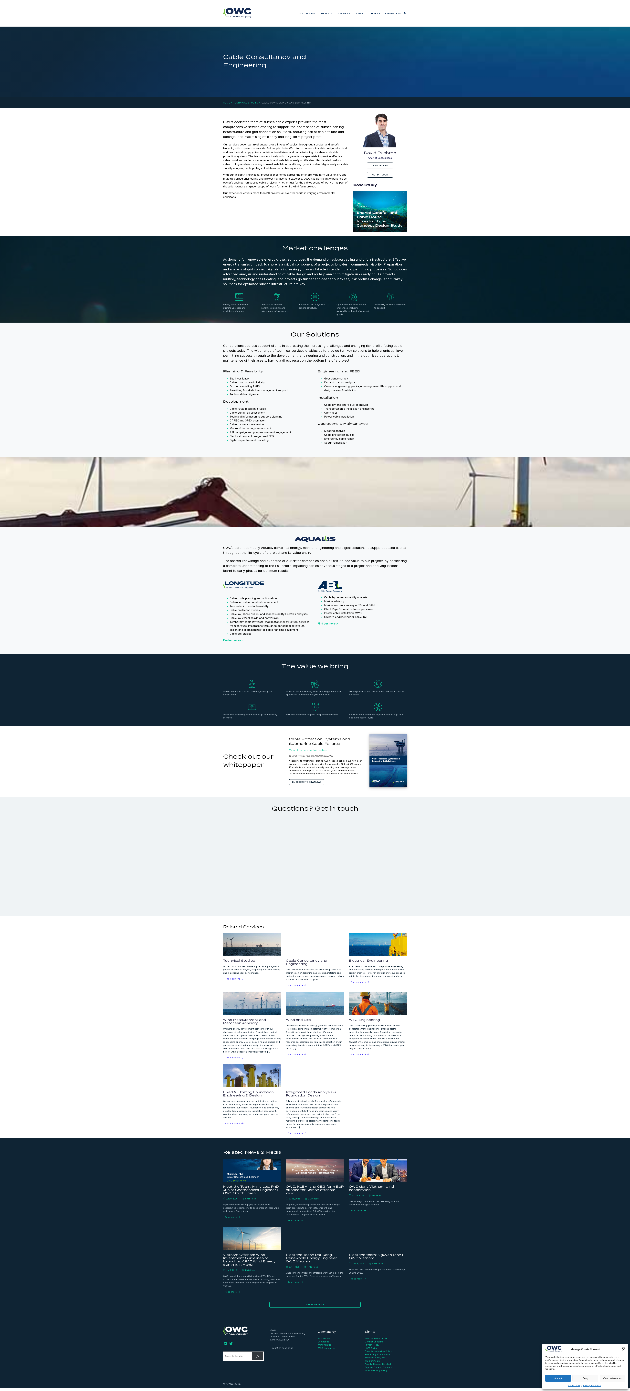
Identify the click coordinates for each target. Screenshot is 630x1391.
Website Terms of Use (376, 1338)
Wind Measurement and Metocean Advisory (244, 1021)
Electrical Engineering (368, 960)
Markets (327, 13)
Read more (231, 1217)
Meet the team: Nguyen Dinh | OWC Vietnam (376, 1256)
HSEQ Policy (371, 1348)
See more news (315, 1304)
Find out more (232, 979)
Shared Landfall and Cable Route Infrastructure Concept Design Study (380, 219)
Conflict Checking (374, 1341)
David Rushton (380, 152)
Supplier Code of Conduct (378, 1367)
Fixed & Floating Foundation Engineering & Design (248, 1093)
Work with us (324, 1344)
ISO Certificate (372, 1361)
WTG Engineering (364, 1020)
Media (359, 13)
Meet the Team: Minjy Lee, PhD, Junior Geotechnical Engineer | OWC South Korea (251, 1189)
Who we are (307, 13)
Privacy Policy (372, 1344)
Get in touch (380, 175)
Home (226, 102)
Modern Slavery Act (375, 1357)
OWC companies (326, 1348)
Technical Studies (245, 102)
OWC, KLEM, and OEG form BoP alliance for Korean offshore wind (315, 1189)
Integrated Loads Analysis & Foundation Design (311, 1093)
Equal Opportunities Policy (378, 1351)
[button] (623, 1349)
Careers (374, 13)
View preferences (612, 1378)
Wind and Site (298, 1020)
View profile (380, 165)
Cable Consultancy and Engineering (306, 962)
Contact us (393, 13)
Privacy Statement (592, 1385)
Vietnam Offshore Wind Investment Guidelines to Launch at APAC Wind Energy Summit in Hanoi (249, 1260)
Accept (558, 1378)
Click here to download (306, 782)
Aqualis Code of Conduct (378, 1364)
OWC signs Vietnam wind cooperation (371, 1188)
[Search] (257, 1356)
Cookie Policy (575, 1385)
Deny (585, 1378)
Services (344, 13)
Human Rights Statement (377, 1354)
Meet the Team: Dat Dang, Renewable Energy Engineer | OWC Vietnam (312, 1258)
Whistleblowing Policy (376, 1370)
